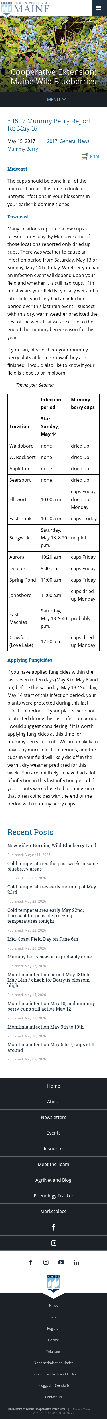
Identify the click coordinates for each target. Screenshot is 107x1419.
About (53, 1101)
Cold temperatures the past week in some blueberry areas (52, 866)
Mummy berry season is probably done (49, 957)
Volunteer (53, 1351)
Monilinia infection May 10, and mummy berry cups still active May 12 (51, 1006)
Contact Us (53, 1396)
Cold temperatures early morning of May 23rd (51, 889)
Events (54, 1133)
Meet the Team (53, 1164)
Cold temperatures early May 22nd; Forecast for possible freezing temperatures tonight (45, 915)
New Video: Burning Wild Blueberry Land (51, 845)
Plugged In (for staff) (53, 1385)
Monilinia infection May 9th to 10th (45, 1027)
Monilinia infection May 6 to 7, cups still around (50, 1047)
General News (75, 141)
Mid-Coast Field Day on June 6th (42, 939)
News (53, 1305)
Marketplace (53, 1211)
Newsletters (53, 1117)
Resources (53, 1148)
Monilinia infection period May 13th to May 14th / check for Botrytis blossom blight (49, 979)
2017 (52, 141)
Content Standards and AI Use (54, 1374)
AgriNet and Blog (53, 1180)
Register (53, 1328)
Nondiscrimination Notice (54, 1362)
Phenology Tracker (54, 1196)
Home (53, 1086)
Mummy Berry (22, 149)
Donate (53, 1339)
